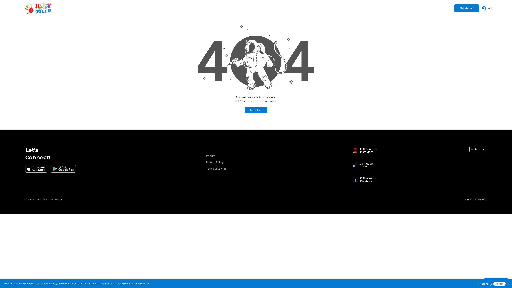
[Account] (484, 8)
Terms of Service (216, 168)
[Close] (508, 284)
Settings (484, 284)
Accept (499, 284)
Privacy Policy (142, 283)
